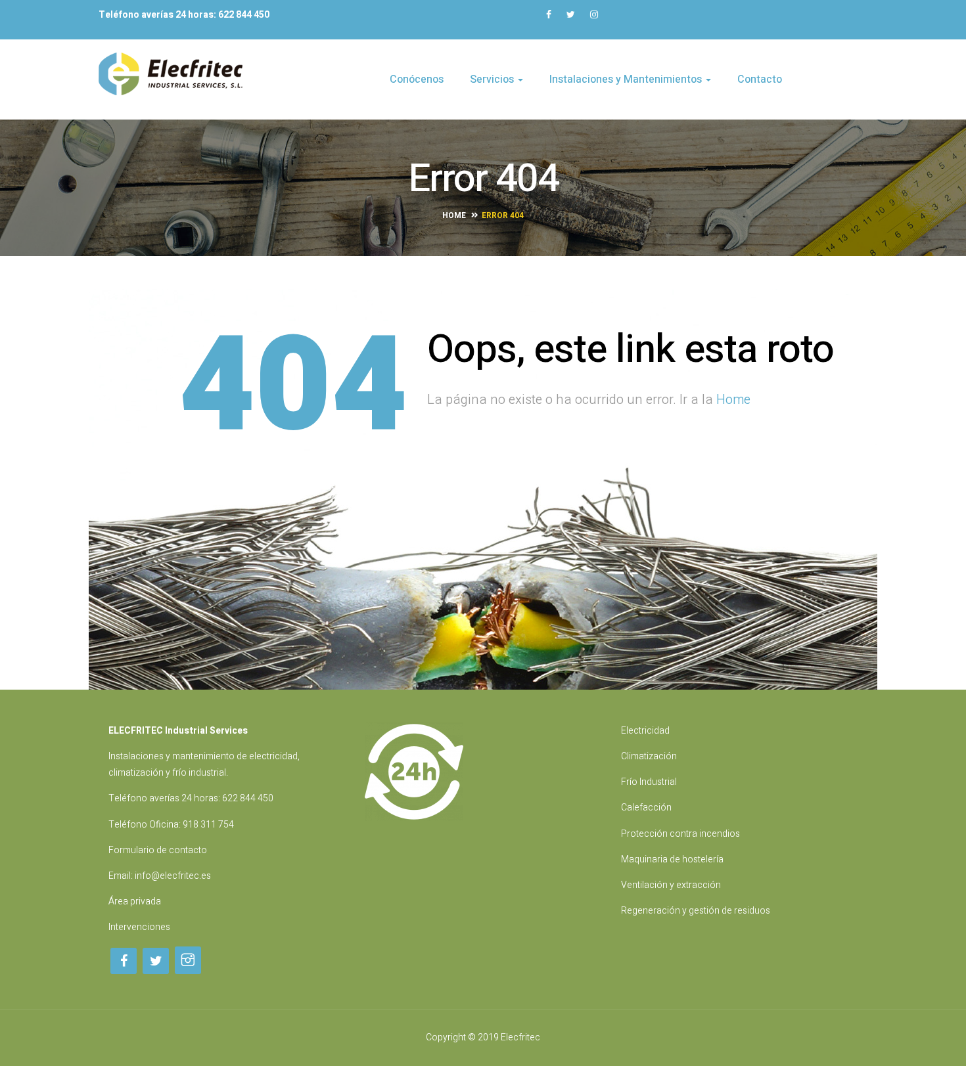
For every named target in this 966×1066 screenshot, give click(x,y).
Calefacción (646, 807)
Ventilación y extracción (671, 885)
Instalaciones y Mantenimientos (626, 79)
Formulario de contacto (157, 850)
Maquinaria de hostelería (672, 859)
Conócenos (417, 79)
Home (454, 215)
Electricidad (645, 731)
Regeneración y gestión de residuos (695, 911)
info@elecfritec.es (173, 876)
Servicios (493, 79)
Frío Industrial (649, 782)
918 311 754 (208, 825)
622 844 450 (247, 798)
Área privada (134, 901)
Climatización (649, 756)
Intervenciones (139, 927)
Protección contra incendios (680, 834)
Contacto (759, 79)
